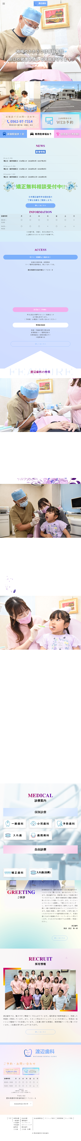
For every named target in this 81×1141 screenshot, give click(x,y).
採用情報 (60, 1118)
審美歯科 (25, 1120)
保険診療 (16, 1118)
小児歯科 (16, 1123)
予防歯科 (16, 1125)
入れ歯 (16, 1129)
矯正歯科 (24, 1127)
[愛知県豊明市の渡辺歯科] (40, 3)
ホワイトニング (27, 1125)
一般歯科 (16, 1120)
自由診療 (24, 1118)
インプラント (26, 1123)
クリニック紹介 (50, 1118)
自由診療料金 (38, 1118)
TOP (10, 1118)
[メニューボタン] (3, 3)
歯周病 (16, 1127)
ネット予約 (68, 1118)
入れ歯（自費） (27, 1129)
